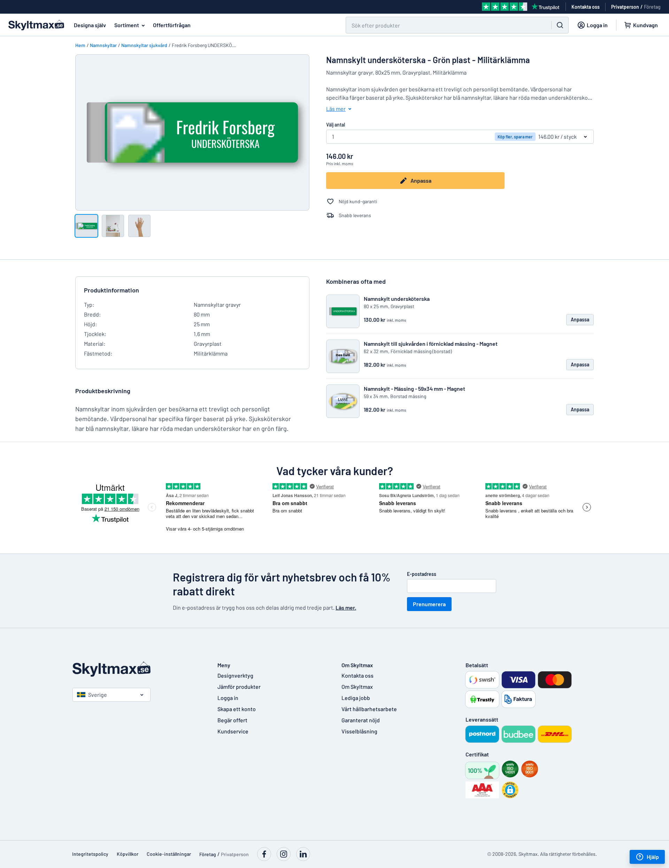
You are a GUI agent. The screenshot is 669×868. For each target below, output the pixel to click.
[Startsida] (137, 669)
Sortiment (126, 25)
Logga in (227, 697)
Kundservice (232, 731)
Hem (80, 45)
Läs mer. (346, 607)
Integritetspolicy (90, 854)
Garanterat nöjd (360, 720)
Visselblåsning (359, 731)
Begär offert (232, 720)
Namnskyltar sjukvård (144, 45)
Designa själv (90, 25)
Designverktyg (235, 675)
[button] (510, 790)
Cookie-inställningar (169, 854)
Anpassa (420, 180)
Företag (652, 7)
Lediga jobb (355, 697)
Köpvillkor (127, 854)
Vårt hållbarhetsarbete (369, 709)
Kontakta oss (357, 675)
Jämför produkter (239, 686)
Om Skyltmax (357, 686)
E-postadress (421, 574)
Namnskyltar (103, 45)
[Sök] (560, 25)
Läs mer (336, 108)
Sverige (97, 694)
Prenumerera (429, 604)
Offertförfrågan (172, 25)
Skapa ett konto (236, 709)
